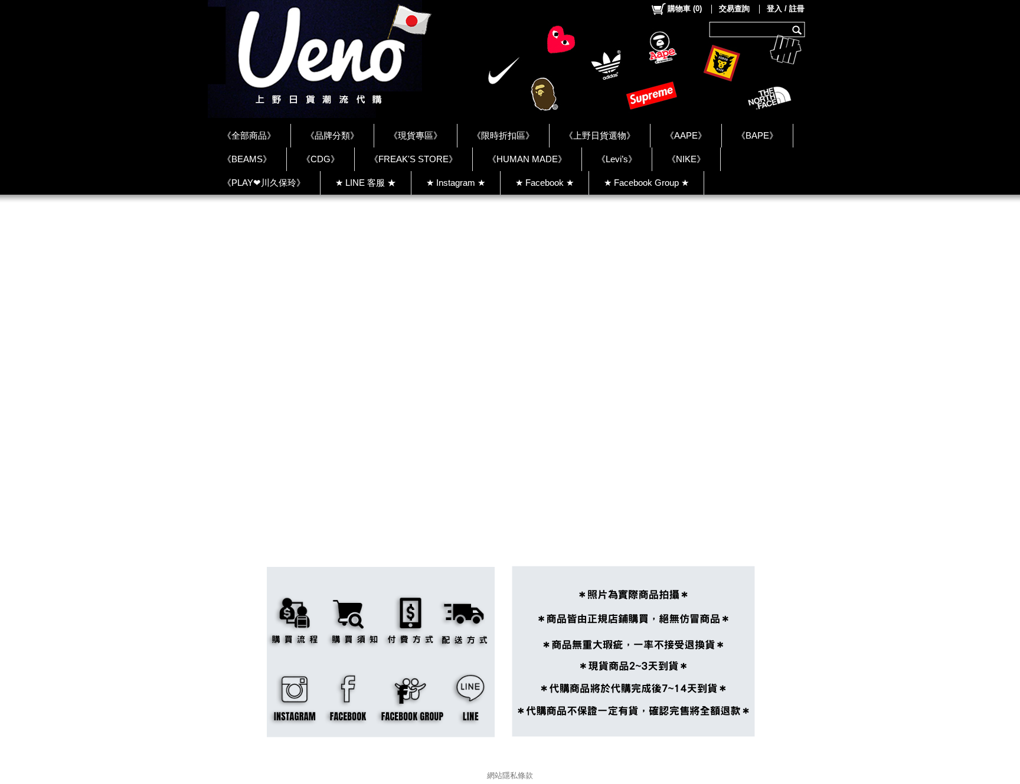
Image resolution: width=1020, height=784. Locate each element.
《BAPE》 (757, 135)
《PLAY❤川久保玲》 (264, 183)
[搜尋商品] (798, 29)
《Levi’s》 (617, 159)
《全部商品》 (249, 135)
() (685, 8)
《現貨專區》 (415, 135)
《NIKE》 (686, 159)
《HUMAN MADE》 (527, 159)
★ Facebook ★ (544, 183)
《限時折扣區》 (503, 135)
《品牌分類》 (332, 135)
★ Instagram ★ (455, 183)
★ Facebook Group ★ (646, 183)
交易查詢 (734, 8)
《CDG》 (320, 159)
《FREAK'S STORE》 (413, 159)
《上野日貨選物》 (599, 135)
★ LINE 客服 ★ (365, 183)
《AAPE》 (686, 135)
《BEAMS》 (247, 159)
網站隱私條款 (510, 775)
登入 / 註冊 (786, 8)
